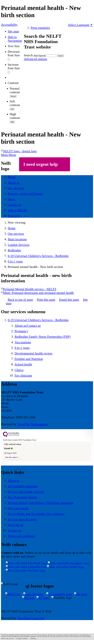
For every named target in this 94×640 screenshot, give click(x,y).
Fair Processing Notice (22, 497)
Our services (16, 233)
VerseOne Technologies (32, 424)
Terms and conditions (21, 536)
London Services (18, 245)
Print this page (46, 299)
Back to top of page (20, 299)
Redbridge (14, 250)
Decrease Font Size (14, 53)
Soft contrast (15, 103)
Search (28, 55)
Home (12, 228)
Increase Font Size (14, 66)
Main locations (17, 239)
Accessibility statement (22, 486)
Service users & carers (22, 519)
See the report (11, 457)
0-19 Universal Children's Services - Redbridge (38, 256)
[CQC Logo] (11, 436)
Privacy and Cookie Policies (26, 491)
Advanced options (35, 59)
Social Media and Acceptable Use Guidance (36, 514)
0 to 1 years (15, 261)
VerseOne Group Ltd (30, 618)
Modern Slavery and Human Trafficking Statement (40, 503)
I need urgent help (40, 164)
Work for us (15, 525)
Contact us (14, 530)
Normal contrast (15, 90)
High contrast (15, 116)
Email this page (69, 299)
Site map (13, 31)
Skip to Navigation (15, 38)
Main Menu (8, 155)
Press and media (18, 508)
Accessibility (9, 24)
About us (13, 480)
